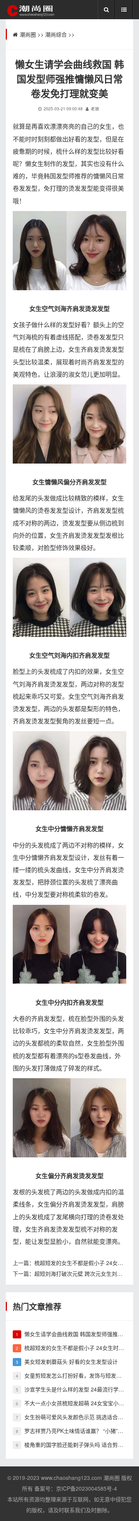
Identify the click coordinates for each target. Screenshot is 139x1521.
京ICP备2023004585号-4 (86, 1488)
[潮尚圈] (30, 10)
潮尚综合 (56, 34)
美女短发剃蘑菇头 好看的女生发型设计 (71, 1361)
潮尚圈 (28, 34)
